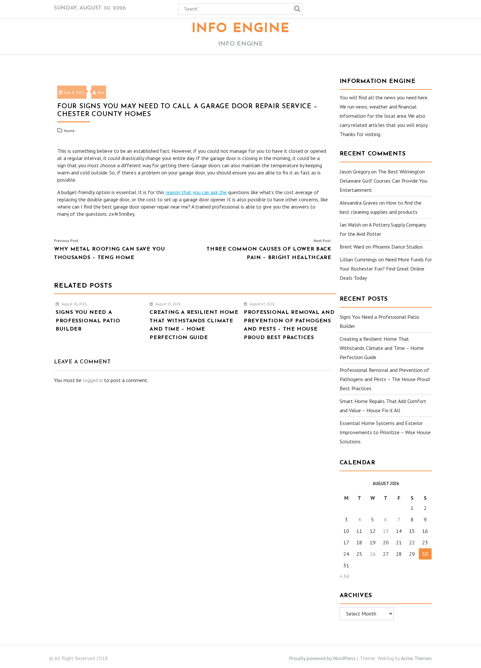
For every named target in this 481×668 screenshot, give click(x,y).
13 (386, 531)
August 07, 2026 (261, 304)
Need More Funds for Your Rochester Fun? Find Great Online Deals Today (386, 268)
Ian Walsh (350, 224)
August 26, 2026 (73, 304)
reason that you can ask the (196, 192)
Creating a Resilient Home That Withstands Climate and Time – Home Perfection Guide (382, 347)
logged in (93, 380)
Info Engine (240, 28)
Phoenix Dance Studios (397, 246)
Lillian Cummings (358, 259)
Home (69, 130)
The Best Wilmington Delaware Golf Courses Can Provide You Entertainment (383, 180)
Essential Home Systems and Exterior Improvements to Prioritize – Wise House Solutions (385, 432)
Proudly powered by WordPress (322, 658)
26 (373, 554)
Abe (101, 92)
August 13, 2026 (167, 304)
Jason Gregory (355, 171)
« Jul (344, 576)
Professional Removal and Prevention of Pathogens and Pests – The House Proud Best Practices (385, 379)
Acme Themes (416, 658)
